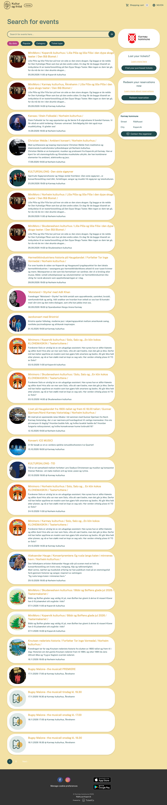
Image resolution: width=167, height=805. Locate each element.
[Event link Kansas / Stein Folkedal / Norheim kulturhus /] (16, 122)
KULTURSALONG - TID (41, 463)
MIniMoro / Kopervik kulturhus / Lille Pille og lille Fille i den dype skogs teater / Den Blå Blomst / (71, 54)
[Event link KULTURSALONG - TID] (16, 470)
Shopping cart (139, 5)
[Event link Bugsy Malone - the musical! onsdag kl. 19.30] (16, 744)
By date (13, 43)
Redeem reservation (139, 97)
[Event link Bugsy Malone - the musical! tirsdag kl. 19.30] (16, 698)
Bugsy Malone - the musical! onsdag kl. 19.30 (55, 737)
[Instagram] (67, 779)
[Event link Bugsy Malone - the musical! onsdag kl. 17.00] (16, 721)
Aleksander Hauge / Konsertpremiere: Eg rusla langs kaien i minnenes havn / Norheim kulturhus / (70, 557)
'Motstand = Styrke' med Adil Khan (49, 292)
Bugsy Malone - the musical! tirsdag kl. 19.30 (55, 692)
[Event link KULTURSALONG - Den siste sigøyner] (16, 178)
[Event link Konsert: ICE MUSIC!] (16, 447)
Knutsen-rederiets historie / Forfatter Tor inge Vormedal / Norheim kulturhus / (68, 642)
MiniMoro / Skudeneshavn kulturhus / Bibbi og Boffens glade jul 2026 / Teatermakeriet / (71, 592)
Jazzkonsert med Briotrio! (43, 316)
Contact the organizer (141, 134)
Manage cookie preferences (63, 786)
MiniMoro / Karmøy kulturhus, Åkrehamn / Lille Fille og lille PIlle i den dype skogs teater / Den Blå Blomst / (70, 86)
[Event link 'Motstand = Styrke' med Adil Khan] (16, 298)
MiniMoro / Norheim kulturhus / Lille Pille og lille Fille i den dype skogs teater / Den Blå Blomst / (70, 196)
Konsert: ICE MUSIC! (40, 440)
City (123, 127)
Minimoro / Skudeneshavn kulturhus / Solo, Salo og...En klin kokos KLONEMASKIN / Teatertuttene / (68, 376)
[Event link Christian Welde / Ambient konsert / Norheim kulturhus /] (16, 147)
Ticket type (56, 43)
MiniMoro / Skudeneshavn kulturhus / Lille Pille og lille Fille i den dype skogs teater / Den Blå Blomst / (70, 227)
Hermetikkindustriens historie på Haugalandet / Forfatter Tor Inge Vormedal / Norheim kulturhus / (68, 259)
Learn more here (139, 61)
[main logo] (18, 5)
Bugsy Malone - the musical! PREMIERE (52, 669)
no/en (160, 5)
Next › (25, 761)
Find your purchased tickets (139, 68)
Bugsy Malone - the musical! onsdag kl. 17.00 (55, 714)
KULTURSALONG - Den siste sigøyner (50, 171)
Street (124, 121)
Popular (26, 43)
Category (40, 43)
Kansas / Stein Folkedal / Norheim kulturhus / (55, 115)
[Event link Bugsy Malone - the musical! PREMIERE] (16, 675)
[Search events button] (111, 34)
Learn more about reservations (139, 91)
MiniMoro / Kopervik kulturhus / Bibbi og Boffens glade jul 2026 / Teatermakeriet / (67, 617)
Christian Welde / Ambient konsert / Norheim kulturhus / (62, 140)
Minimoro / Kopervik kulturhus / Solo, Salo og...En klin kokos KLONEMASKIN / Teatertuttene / (64, 341)
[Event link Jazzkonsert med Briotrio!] (16, 323)
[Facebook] (60, 779)
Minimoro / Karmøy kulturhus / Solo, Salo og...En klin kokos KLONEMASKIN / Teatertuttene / (64, 522)
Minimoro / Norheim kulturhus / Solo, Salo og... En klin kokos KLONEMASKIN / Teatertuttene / (64, 488)
